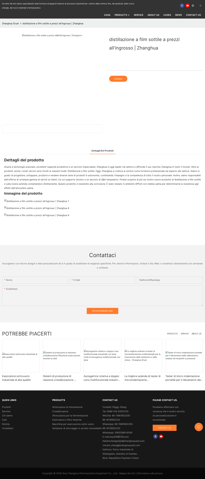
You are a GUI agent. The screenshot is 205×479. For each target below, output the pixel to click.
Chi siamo (7, 415)
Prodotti (6, 407)
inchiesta (118, 79)
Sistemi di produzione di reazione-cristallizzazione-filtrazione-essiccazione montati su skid (58, 378)
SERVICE (185, 333)
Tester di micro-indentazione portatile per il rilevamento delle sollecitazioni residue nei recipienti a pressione (184, 378)
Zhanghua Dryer (10, 23)
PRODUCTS (172, 333)
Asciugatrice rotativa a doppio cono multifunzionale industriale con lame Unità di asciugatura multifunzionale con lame (102, 378)
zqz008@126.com (119, 436)
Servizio (6, 411)
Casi (4, 419)
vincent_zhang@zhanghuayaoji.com (121, 445)
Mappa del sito (127, 473)
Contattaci (7, 428)
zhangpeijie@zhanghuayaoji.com (127, 441)
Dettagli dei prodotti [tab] (102, 150)
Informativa (143, 473)
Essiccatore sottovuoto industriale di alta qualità (16, 378)
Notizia (6, 424)
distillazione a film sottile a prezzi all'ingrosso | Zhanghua (53, 23)
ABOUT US (197, 333)
